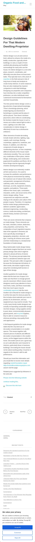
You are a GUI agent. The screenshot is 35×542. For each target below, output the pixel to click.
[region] (17, 525)
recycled (20, 313)
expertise (6, 79)
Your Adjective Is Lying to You (12, 499)
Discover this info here (13, 385)
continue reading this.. (11, 381)
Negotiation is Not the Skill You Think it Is (15, 455)
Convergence (7, 491)
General (24, 51)
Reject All (17, 538)
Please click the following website (15, 378)
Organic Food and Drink (16, 2)
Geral (5, 438)
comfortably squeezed (11, 290)
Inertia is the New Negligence (12, 488)
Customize (17, 532)
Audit (5, 505)
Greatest (10, 397)
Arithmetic (6, 508)
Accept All (18, 527)
